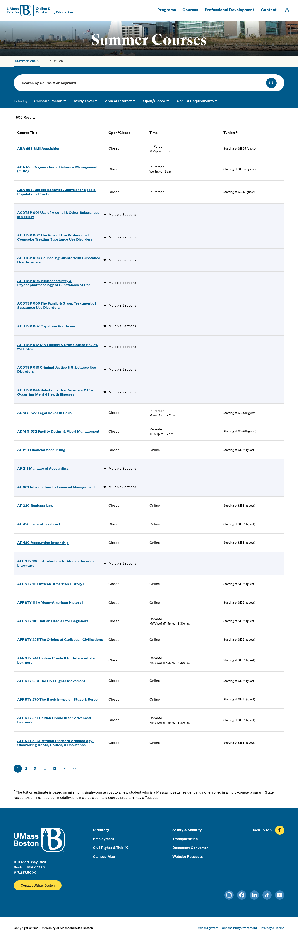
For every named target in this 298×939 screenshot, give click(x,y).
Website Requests (187, 856)
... (44, 768)
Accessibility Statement (239, 928)
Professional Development (229, 10)
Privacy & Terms (272, 928)
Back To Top (262, 830)
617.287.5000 (25, 872)
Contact (269, 10)
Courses (190, 10)
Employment (103, 838)
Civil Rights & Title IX (110, 847)
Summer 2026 (27, 60)
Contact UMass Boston (38, 885)
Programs (166, 10)
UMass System (207, 928)
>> (73, 768)
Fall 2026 (55, 60)
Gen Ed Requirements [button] (195, 100)
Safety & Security (187, 829)
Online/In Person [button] (48, 100)
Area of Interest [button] (118, 100)
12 (54, 768)
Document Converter (190, 847)
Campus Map (104, 856)
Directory (101, 829)
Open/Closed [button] (154, 100)
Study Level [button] (84, 100)
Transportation (185, 838)
